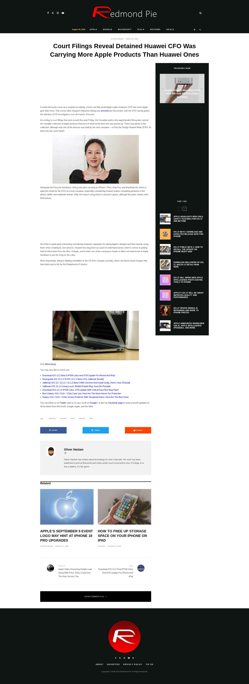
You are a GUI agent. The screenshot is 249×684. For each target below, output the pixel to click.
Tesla (141, 29)
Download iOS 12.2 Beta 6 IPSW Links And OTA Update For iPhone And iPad (78, 375)
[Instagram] (57, 13)
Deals (170, 29)
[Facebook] (48, 13)
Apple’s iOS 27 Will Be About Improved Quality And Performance (188, 295)
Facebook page (115, 403)
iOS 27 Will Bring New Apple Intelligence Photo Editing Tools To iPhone (188, 280)
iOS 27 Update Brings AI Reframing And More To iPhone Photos (186, 310)
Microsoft (124, 29)
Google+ (94, 403)
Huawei (63, 418)
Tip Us (149, 664)
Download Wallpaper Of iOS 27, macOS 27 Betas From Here (188, 264)
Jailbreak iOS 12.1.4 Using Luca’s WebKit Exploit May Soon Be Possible (76, 386)
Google (107, 29)
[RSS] (194, 29)
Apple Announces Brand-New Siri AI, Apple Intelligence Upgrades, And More (188, 325)
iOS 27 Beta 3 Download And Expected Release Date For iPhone (188, 234)
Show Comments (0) (94, 596)
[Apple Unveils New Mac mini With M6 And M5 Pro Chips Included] (182, 88)
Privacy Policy (133, 664)
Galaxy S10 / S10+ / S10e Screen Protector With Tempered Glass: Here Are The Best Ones (85, 397)
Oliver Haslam (117, 39)
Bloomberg (50, 364)
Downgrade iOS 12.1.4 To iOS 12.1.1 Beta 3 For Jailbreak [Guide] (73, 379)
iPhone (82, 418)
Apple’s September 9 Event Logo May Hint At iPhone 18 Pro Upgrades (66, 535)
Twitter (63, 403)
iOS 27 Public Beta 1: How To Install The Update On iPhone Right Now (188, 249)
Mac (91, 418)
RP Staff (101, 546)
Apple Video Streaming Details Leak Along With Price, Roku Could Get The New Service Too (75, 571)
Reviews (155, 29)
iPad (73, 418)
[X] (52, 13)
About (100, 664)
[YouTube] (62, 13)
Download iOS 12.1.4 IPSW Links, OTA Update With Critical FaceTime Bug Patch (80, 390)
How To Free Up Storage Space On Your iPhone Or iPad (122, 535)
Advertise (113, 664)
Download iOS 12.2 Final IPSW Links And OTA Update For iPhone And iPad (115, 571)
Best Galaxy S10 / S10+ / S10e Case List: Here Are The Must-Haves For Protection (81, 393)
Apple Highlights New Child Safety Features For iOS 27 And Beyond (188, 219)
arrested (105, 110)
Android (53, 418)
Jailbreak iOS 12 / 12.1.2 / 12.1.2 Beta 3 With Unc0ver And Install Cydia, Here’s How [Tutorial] (86, 382)
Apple (93, 29)
